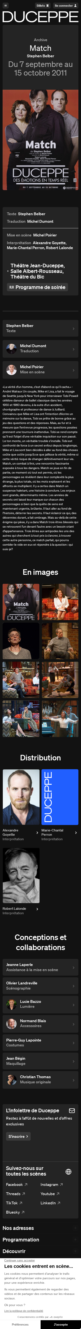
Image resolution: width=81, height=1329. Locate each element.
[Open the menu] (6, 6)
